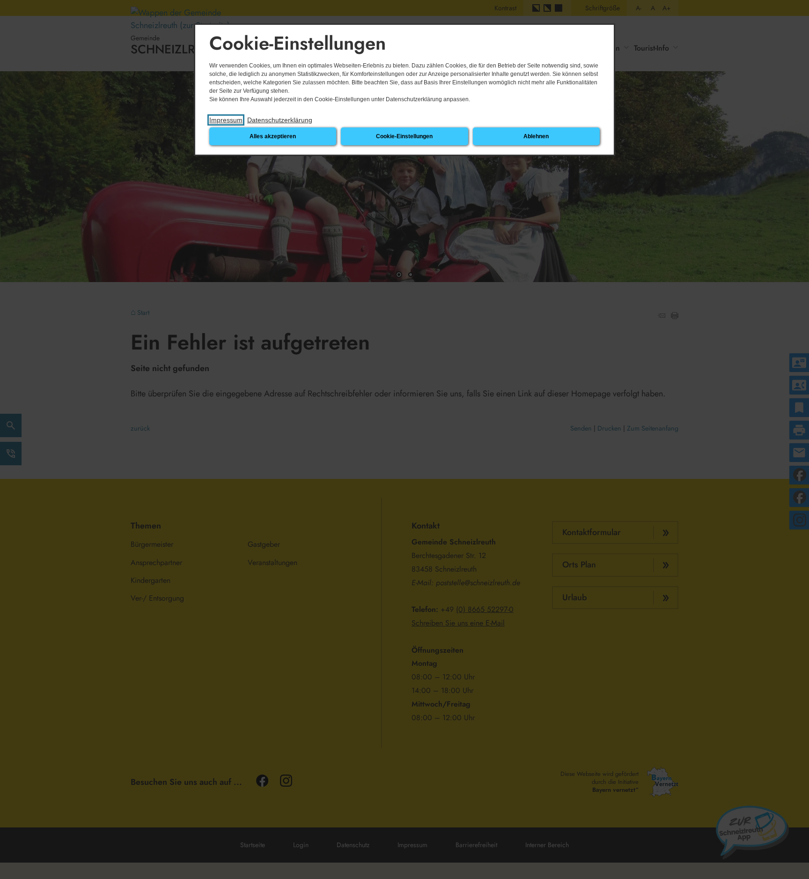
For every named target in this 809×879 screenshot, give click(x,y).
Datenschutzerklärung (279, 120)
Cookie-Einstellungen (404, 136)
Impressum (226, 120)
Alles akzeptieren (273, 136)
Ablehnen (536, 136)
